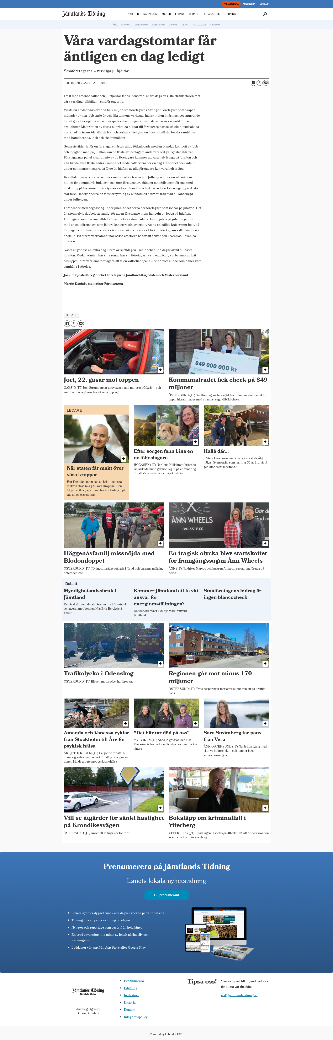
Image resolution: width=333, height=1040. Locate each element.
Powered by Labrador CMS (166, 1034)
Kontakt (129, 1010)
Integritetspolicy (135, 1017)
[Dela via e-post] (266, 83)
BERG (185, 25)
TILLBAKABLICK (211, 14)
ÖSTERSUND (158, 25)
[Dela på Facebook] (253, 83)
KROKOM (125, 25)
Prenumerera (134, 981)
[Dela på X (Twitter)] (260, 83)
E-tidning (130, 988)
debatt (71, 315)
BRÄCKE (173, 25)
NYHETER (133, 14)
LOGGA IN (264, 4)
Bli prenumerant (166, 895)
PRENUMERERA (231, 4)
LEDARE (180, 14)
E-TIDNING (230, 14)
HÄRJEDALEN (199, 25)
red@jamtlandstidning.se (239, 995)
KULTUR (166, 14)
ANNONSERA (249, 4)
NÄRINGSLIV (150, 14)
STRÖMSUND (141, 25)
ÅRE (115, 25)
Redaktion (131, 995)
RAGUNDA (215, 25)
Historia (130, 1003)
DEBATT (193, 14)
